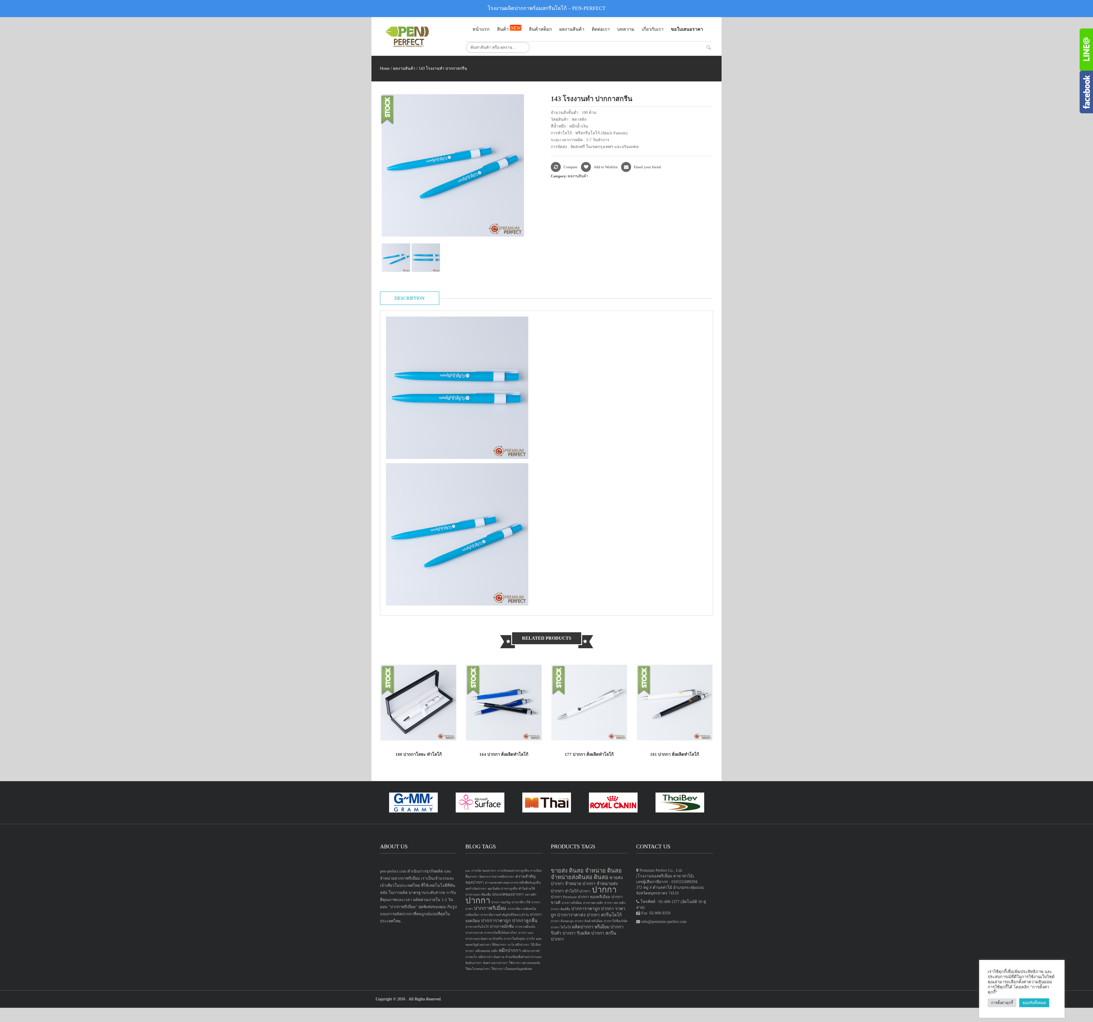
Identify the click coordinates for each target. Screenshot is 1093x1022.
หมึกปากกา (510, 950)
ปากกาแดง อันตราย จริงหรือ (483, 938)
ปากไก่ (530, 938)
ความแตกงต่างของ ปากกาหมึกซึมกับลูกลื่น (513, 882)
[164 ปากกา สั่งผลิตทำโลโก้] (504, 702)
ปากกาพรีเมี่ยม (490, 908)
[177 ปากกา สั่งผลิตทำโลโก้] (589, 702)
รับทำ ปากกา (563, 933)
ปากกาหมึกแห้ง (525, 926)
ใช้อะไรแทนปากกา (477, 968)
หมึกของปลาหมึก (486, 951)
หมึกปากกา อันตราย (491, 957)
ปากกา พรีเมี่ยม (572, 902)
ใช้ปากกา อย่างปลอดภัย (524, 962)
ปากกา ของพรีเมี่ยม (594, 897)
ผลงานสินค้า (404, 68)
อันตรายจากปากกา (495, 962)
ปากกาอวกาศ (474, 932)
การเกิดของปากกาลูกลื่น (513, 870)
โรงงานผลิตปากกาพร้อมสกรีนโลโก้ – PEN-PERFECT (546, 8)
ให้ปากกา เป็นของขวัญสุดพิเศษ (511, 968)
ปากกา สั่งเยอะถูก (562, 921)
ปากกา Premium (564, 897)
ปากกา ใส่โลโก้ (561, 927)
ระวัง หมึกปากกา (518, 944)
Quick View (443, 730)
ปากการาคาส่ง (571, 914)
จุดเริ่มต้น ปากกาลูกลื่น (502, 888)
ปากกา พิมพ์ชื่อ (560, 909)
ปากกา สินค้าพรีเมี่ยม (589, 921)
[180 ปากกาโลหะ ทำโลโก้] (418, 702)
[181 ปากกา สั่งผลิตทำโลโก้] (674, 702)
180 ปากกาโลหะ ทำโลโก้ (418, 754)
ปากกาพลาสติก (593, 902)
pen (467, 870)
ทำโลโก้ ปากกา (578, 891)
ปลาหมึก (530, 894)
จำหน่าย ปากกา (580, 883)
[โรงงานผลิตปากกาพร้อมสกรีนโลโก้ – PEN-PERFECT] (418, 36)
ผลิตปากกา (582, 926)
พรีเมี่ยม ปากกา (609, 926)
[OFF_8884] (397, 257)
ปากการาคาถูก (496, 920)
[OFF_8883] (426, 257)
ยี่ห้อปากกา (499, 944)
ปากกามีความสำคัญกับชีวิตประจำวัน (504, 914)
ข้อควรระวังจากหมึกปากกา (496, 876)
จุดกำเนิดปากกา (475, 888)
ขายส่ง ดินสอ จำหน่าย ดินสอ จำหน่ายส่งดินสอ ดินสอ (586, 873)
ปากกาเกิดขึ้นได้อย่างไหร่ (500, 932)
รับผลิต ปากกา (590, 933)
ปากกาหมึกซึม (502, 926)
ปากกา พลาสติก (614, 902)
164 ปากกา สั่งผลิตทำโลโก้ (503, 754)
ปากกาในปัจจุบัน (514, 938)
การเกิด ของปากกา (483, 870)
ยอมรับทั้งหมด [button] (1034, 1003)
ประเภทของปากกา (508, 894)
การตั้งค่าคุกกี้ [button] (1002, 1003)
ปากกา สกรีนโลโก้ (604, 914)
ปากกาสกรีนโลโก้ (477, 926)
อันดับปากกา (473, 962)
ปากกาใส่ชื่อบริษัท (615, 921)
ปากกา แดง (525, 932)
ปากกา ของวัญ (500, 902)
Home (385, 68)
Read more (393, 730)
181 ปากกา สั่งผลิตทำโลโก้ (674, 754)
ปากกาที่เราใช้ (520, 902)
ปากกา (477, 900)
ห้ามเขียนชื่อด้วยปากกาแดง (523, 957)
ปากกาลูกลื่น (524, 920)
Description (410, 298)
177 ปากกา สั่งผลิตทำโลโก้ (589, 754)
